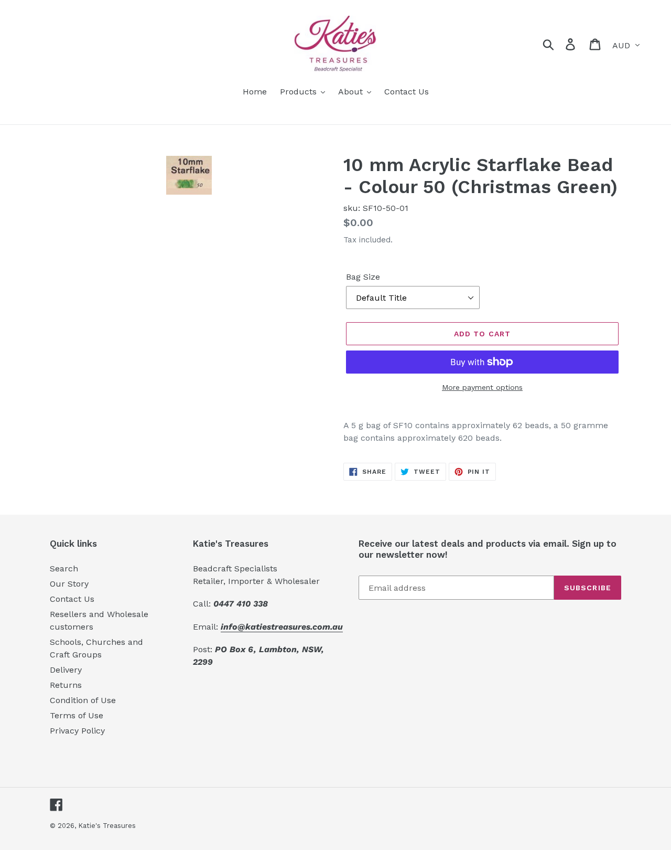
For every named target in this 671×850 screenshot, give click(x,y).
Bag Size (363, 277)
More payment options (482, 387)
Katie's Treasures (107, 826)
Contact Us (72, 599)
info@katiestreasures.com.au (282, 627)
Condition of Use (83, 700)
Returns (66, 685)
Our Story (69, 584)
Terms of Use (76, 715)
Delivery (66, 670)
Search (64, 568)
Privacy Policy (77, 731)
